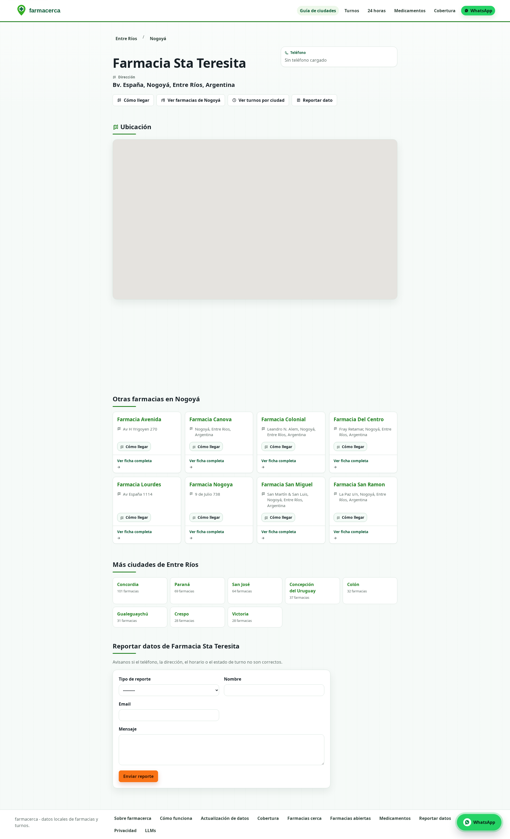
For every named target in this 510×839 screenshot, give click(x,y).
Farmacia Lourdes (139, 484)
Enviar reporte (138, 776)
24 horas (377, 11)
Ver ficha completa (134, 463)
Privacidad (125, 830)
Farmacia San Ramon (359, 484)
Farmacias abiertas (350, 818)
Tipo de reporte (135, 679)
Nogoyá (158, 38)
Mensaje (128, 729)
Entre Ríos (126, 38)
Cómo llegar (136, 100)
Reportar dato (318, 100)
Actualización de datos (225, 818)
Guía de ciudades (318, 11)
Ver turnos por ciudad (261, 100)
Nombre (232, 679)
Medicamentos (410, 11)
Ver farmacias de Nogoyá (194, 100)
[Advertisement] (255, 347)
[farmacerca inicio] (40, 11)
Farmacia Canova (210, 419)
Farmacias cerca (304, 818)
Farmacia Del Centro (359, 419)
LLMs (150, 830)
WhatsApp (481, 11)
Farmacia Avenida (139, 419)
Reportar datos (435, 818)
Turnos (352, 11)
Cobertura (445, 11)
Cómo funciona (176, 818)
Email (125, 704)
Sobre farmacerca (132, 818)
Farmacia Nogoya (211, 484)
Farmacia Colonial (283, 419)
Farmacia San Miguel (287, 484)
